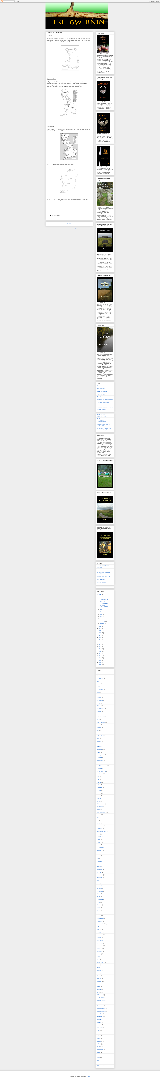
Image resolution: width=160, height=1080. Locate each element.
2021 (100, 635)
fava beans (100, 806)
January (102, 623)
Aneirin (98, 681)
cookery (99, 752)
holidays (99, 842)
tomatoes (99, 1027)
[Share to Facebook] (58, 215)
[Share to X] (56, 215)
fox (97, 820)
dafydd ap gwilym (101, 771)
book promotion (101, 716)
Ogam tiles (99, 396)
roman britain (100, 962)
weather (99, 1041)
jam (98, 864)
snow (98, 986)
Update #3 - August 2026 (104, 598)
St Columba (100, 995)
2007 (100, 664)
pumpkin (99, 937)
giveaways (99, 828)
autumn (99, 697)
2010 (100, 658)
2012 (100, 653)
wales (98, 1038)
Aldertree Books (101, 579)
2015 (100, 646)
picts (98, 926)
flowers (99, 814)
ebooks (99, 782)
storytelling (99, 1016)
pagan (98, 913)
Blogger (88, 1076)
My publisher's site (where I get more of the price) (104, 429)
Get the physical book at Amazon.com (103, 425)
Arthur (98, 692)
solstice (99, 989)
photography (100, 924)
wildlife (98, 1052)
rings (98, 959)
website (99, 1044)
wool (98, 1060)
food (98, 817)
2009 (100, 660)
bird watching (100, 708)
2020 (100, 637)
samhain (99, 970)
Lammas (99, 872)
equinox (99, 793)
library (98, 883)
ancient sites (100, 678)
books (98, 719)
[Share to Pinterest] (59, 215)
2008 (100, 662)
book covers (100, 714)
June (101, 612)
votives (98, 1035)
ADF (98, 673)
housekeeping (100, 847)
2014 (100, 649)
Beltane (99, 705)
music (98, 902)
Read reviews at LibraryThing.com (101, 415)
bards (98, 703)
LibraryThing (100, 885)
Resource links (101, 388)
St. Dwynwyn (100, 997)
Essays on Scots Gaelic (103, 402)
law (98, 880)
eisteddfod (99, 787)
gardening (99, 825)
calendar (99, 727)
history (98, 839)
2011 (100, 655)
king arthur (99, 869)
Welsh (98, 1046)
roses (98, 964)
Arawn (98, 686)
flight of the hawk (101, 812)
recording (99, 943)
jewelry (98, 866)
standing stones (101, 1000)
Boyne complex (101, 722)
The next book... (101, 394)
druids (98, 776)
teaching (99, 1025)
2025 (100, 626)
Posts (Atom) (72, 228)
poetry (98, 929)
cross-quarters (100, 755)
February (102, 621)
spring (98, 992)
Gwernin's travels (102, 391)
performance (100, 918)
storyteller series (101, 1008)
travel (98, 1030)
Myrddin (99, 905)
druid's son (100, 774)
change (99, 741)
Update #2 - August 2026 (104, 602)
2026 (100, 594)
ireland (98, 855)
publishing (99, 934)
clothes (99, 746)
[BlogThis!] (55, 215)
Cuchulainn (100, 760)
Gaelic (98, 823)
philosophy (99, 921)
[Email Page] (50, 215)
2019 (100, 639)
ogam (98, 907)
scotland (99, 978)
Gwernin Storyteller (102, 582)
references (99, 945)
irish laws (99, 861)
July (101, 609)
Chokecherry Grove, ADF (103, 576)
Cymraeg (99, 768)
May (101, 614)
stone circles (100, 1003)
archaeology (100, 689)
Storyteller (99, 1005)
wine (98, 1054)
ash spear (99, 694)
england (99, 790)
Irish (98, 858)
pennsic (99, 915)
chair (98, 738)
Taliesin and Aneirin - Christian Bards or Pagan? (105, 408)
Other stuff (99, 405)
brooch (98, 725)
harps (98, 834)
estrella (99, 798)
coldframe (99, 749)
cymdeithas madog (102, 765)
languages (99, 877)
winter (98, 1057)
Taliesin (99, 1022)
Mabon (98, 894)
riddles (98, 956)
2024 (100, 628)
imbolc (98, 853)
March (102, 618)
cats (98, 730)
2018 (100, 642)
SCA (98, 975)
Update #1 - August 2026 (104, 606)
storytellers (100, 1014)
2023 (100, 630)
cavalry (99, 733)
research (99, 948)
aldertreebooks (101, 675)
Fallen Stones (100, 804)
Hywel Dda (99, 850)
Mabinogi (99, 888)
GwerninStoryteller (102, 831)
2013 (100, 651)
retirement (99, 951)
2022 (100, 633)
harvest (99, 836)
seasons (99, 981)
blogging (99, 711)
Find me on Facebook (102, 569)
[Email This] (53, 215)
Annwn (98, 684)
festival (98, 809)
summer (99, 1019)
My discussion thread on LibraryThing (103, 573)
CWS (98, 763)
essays (98, 795)
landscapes (100, 875)
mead (98, 896)
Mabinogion (100, 891)
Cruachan (99, 757)
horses (98, 845)
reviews (99, 954)
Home (69, 224)
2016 (100, 644)
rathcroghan (100, 940)
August (102, 596)
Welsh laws (100, 1049)
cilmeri (98, 744)
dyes (98, 779)
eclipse (98, 784)
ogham (98, 910)
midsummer (100, 899)
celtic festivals (100, 735)
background (100, 700)
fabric (98, 801)
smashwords (100, 984)
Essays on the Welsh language (105, 399)
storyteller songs (101, 1011)
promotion (99, 932)
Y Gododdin (100, 1065)
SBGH (98, 973)
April (101, 616)
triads (98, 1033)
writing (98, 1063)
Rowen (98, 967)
